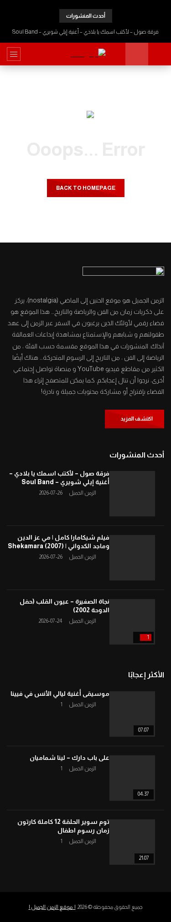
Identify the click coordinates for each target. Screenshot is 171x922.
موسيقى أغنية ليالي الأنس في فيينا (59, 693)
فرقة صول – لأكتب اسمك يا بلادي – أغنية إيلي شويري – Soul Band (85, 32)
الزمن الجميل (82, 493)
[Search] (159, 54)
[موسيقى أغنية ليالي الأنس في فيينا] (132, 714)
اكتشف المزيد (136, 419)
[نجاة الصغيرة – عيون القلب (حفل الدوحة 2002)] (132, 621)
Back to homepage (85, 188)
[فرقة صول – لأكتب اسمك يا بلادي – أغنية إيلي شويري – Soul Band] (132, 493)
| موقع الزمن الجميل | (52, 907)
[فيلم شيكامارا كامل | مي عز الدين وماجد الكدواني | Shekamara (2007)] (132, 557)
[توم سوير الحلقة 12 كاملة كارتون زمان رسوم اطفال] (132, 842)
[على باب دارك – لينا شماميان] (132, 778)
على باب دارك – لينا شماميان (69, 757)
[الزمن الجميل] (85, 54)
